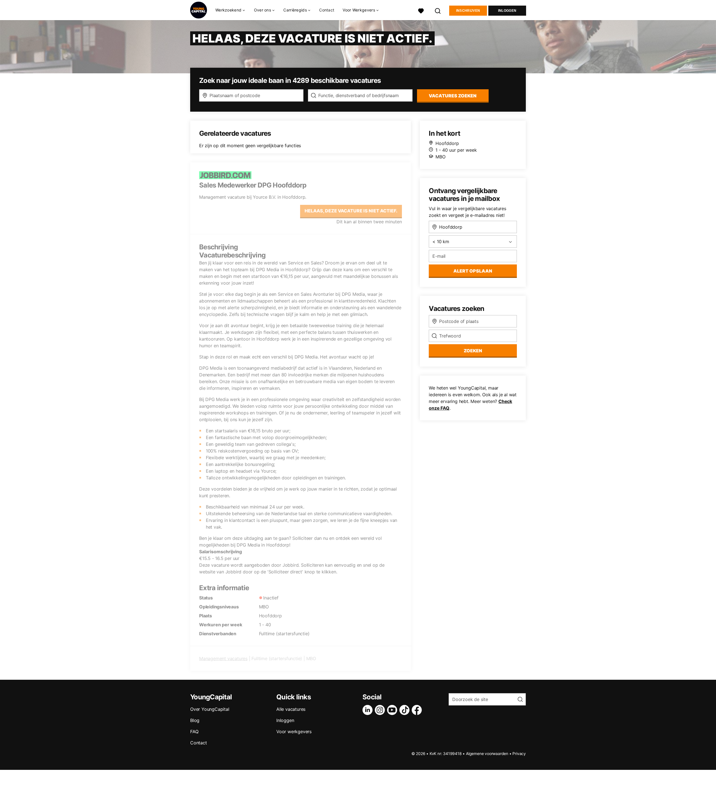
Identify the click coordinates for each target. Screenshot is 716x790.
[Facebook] (418, 710)
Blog (194, 720)
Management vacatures (223, 658)
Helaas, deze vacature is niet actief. (351, 211)
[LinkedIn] (368, 710)
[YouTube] (393, 710)
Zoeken (473, 350)
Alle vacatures (290, 709)
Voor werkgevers (294, 731)
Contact (326, 10)
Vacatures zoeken (453, 96)
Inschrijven (468, 11)
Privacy (519, 753)
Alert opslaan (472, 271)
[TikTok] (405, 710)
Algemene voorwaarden (487, 753)
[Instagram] (381, 710)
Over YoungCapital (209, 709)
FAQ (194, 731)
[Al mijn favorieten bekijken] (421, 10)
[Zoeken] (438, 10)
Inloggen (507, 11)
